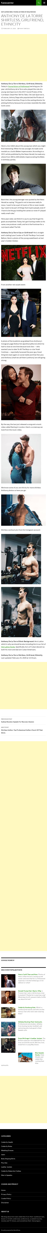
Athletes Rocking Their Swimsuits (30, 1022)
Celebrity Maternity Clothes (11, 1171)
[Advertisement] (23, 57)
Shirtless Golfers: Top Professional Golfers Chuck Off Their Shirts (22, 730)
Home (3, 1190)
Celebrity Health (7, 1142)
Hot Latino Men (7, 12)
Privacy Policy (6, 1194)
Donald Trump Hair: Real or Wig (29, 991)
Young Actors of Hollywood (24, 12)
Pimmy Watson (24, 28)
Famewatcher (7, 2)
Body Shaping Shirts (8, 1159)
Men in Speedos (6, 1175)
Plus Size (4, 1163)
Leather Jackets (6, 1167)
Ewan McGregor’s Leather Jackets (30, 1038)
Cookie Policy (6, 1198)
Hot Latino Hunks (8, 647)
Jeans (3, 1154)
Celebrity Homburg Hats (26, 1007)
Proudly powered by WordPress (10, 1230)
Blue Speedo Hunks (39, 1054)
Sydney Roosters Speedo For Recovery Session (17, 720)
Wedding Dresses (7, 1150)
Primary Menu (44, 3)
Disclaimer (5, 1203)
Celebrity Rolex (6, 1146)
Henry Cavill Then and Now (28, 974)
